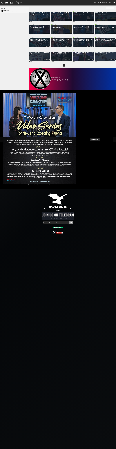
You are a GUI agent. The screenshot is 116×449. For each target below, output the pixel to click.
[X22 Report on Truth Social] (11, 11)
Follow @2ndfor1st (58, 227)
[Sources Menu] (114, 2)
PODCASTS (104, 2)
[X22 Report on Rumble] (12, 11)
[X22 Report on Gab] (10, 11)
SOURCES (110, 2)
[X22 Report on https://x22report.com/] (17, 11)
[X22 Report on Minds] (16, 11)
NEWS (95, 2)
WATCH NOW (94, 139)
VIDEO (99, 2)
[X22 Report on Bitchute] (14, 11)
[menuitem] (92, 3)
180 (76, 65)
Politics (30, 21)
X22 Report (6, 11)
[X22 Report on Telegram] (15, 11)
